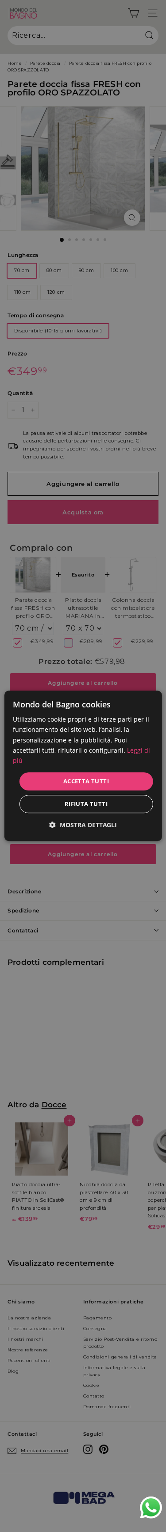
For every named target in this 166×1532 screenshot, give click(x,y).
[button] (83, 825)
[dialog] (83, 766)
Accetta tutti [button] (86, 781)
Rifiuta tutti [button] (86, 804)
